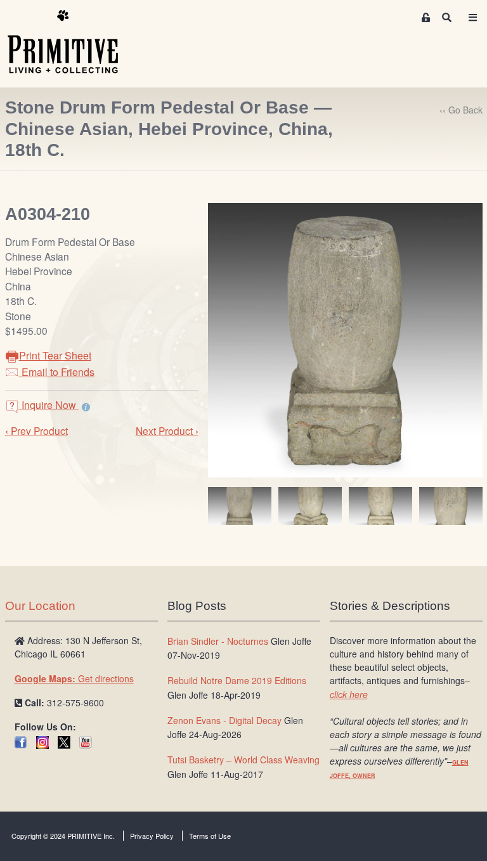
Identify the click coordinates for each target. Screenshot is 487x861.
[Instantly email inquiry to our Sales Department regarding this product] (86, 406)
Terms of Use (210, 836)
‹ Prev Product (36, 430)
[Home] (72, 42)
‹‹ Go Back (461, 109)
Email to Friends (56, 372)
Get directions (74, 678)
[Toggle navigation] (473, 17)
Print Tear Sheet (55, 355)
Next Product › (167, 430)
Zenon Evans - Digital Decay (224, 720)
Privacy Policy (152, 836)
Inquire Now (49, 405)
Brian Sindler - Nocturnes (217, 641)
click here (349, 694)
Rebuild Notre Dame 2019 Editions (236, 680)
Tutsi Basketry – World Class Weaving (243, 759)
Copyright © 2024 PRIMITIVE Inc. (63, 836)
